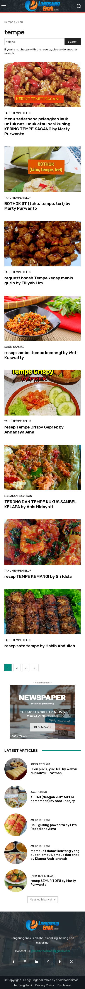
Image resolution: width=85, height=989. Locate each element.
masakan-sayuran (18, 496)
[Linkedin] (36, 962)
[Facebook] (13, 962)
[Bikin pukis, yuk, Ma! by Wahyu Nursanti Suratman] (15, 769)
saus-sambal (14, 346)
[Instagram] (25, 962)
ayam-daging (39, 792)
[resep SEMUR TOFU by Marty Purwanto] (15, 880)
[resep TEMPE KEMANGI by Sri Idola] (42, 542)
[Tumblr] (60, 962)
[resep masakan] (42, 5)
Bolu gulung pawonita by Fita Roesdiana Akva (54, 827)
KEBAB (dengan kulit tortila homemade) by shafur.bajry (53, 799)
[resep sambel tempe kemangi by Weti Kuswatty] (42, 318)
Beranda (9, 22)
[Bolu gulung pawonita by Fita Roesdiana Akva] (15, 824)
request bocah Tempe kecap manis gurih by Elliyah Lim (38, 280)
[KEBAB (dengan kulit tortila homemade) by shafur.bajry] (15, 797)
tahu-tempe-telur (17, 113)
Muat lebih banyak (41, 899)
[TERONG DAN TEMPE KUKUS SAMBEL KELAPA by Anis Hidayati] (42, 467)
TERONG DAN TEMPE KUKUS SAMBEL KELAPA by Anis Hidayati (40, 504)
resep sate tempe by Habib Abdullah (39, 645)
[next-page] (35, 667)
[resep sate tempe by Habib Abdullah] (42, 611)
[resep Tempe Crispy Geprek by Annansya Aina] (42, 393)
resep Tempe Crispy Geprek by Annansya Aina (34, 430)
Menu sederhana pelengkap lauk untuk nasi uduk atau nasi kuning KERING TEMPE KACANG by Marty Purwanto (37, 126)
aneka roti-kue (41, 764)
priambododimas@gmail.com (50, 951)
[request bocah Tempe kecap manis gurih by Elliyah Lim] (42, 243)
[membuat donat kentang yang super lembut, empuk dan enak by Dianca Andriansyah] (15, 852)
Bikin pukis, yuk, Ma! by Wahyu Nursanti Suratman (54, 771)
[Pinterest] (48, 962)
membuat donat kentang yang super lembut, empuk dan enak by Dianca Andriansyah (55, 855)
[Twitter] (71, 962)
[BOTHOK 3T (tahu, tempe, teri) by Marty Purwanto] (42, 169)
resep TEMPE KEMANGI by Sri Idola (38, 576)
